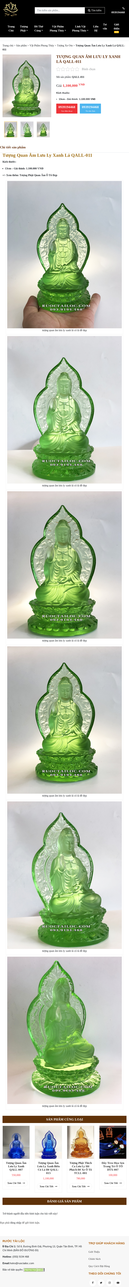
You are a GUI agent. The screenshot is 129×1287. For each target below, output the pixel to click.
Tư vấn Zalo (90, 108)
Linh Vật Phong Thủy (79, 28)
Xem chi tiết (14, 1183)
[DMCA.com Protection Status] (34, 1269)
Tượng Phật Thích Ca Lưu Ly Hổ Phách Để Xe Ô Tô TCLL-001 (80, 1168)
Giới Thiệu (94, 1252)
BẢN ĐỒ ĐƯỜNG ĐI (26, 1250)
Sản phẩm (21, 45)
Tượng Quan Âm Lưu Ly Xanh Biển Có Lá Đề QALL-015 (48, 1168)
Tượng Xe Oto (65, 45)
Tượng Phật (24, 28)
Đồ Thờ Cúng (38, 28)
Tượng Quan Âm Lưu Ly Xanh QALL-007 (16, 1166)
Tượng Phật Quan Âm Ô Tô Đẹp (38, 175)
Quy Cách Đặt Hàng (99, 1266)
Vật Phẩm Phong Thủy (57, 28)
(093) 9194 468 (20, 1256)
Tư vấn (105, 26)
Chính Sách (95, 1259)
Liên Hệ (95, 28)
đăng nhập (15, 1222)
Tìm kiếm (96, 10)
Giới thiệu (116, 28)
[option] (27, 85)
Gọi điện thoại (66, 108)
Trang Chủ (11, 28)
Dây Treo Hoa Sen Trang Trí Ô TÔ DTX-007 (113, 1166)
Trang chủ (8, 45)
